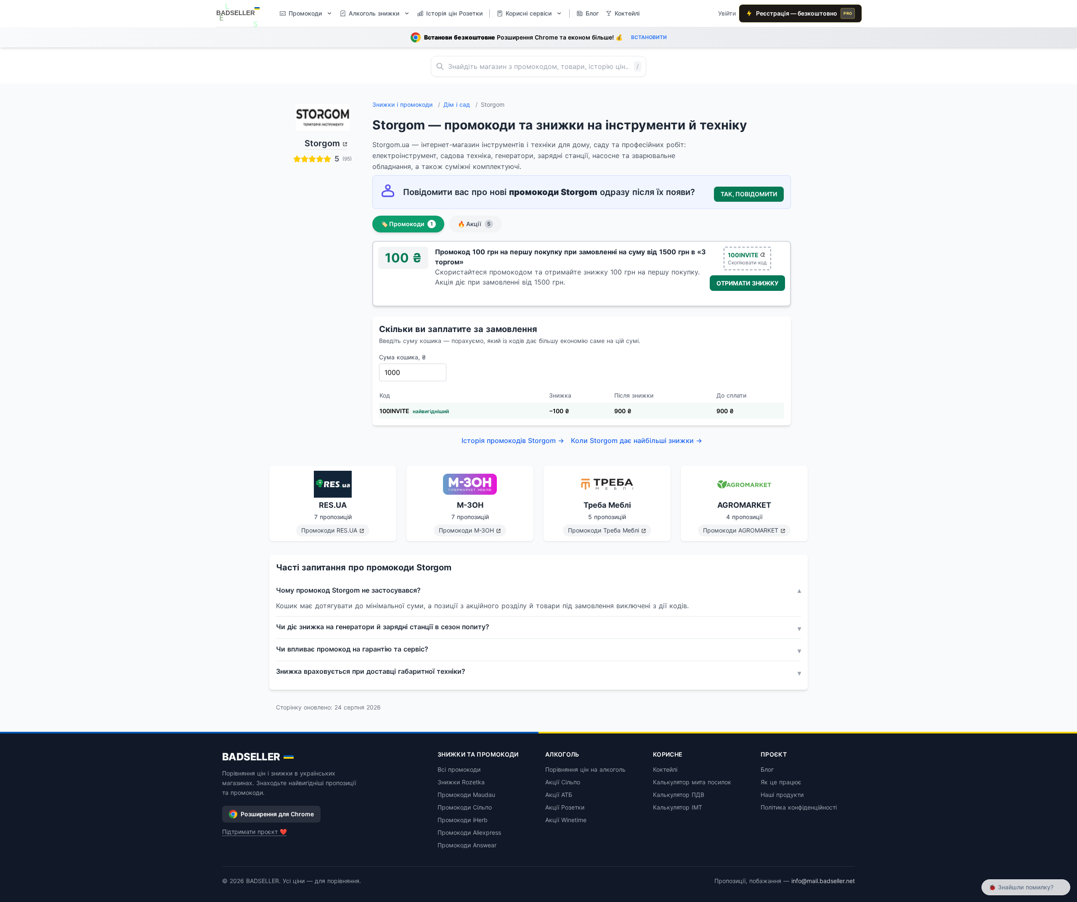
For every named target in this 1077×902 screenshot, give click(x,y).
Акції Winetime (565, 819)
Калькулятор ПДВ (678, 794)
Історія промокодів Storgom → (513, 440)
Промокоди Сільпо (465, 807)
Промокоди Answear (467, 845)
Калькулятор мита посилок (692, 782)
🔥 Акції (474, 223)
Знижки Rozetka (461, 782)
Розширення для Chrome (277, 814)
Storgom (322, 143)
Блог (767, 769)
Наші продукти (782, 794)
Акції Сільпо (562, 782)
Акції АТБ (558, 794)
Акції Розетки (564, 807)
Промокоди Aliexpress (469, 832)
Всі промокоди (459, 769)
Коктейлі (665, 769)
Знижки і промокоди (406, 104)
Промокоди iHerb (463, 819)
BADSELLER (251, 757)
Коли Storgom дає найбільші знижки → (636, 440)
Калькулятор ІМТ (677, 807)
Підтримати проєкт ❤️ (254, 831)
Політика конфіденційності (799, 807)
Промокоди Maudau (466, 794)
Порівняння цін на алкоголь (585, 769)
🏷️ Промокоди (407, 223)
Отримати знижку (747, 283)
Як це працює (781, 782)
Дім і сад (460, 104)
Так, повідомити (749, 194)
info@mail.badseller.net (823, 880)
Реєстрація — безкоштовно (804, 13)
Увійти (727, 13)
